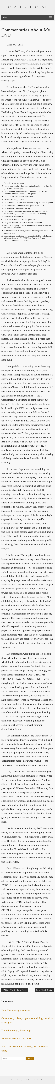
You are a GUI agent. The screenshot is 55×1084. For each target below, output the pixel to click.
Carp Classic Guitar (44, 990)
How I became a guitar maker (16, 1010)
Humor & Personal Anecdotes (16, 1038)
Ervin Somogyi (27, 6)
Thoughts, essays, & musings (16, 1030)
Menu (5, 17)
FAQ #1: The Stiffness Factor (15, 990)
